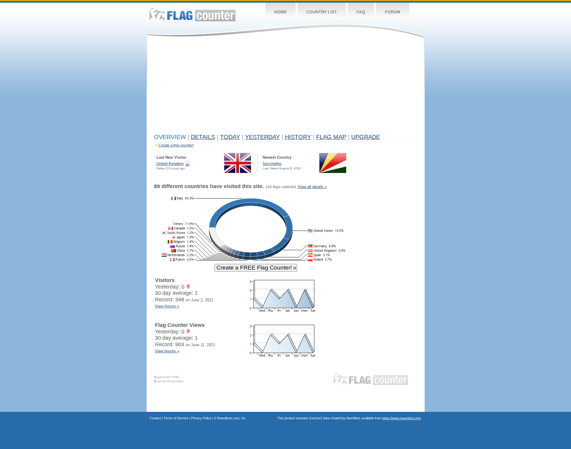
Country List (321, 12)
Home (280, 12)
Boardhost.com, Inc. (232, 418)
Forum (392, 12)
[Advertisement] (285, 86)
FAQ (361, 12)
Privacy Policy (201, 418)
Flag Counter (192, 14)
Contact (155, 418)
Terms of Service (176, 418)
